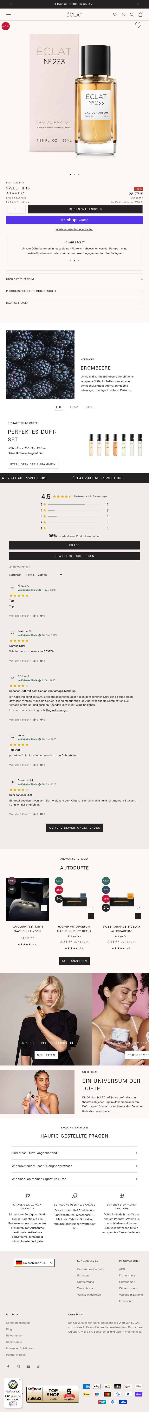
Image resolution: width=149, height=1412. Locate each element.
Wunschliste (85, 1288)
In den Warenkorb (85, 209)
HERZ (74, 407)
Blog (9, 1329)
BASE (90, 407)
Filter (74, 545)
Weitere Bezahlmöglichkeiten (74, 229)
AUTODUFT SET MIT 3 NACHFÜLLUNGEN (27, 929)
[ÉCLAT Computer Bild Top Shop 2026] (53, 1394)
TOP (58, 407)
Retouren (83, 1275)
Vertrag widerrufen (89, 1294)
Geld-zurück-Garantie (90, 1269)
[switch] (13, 1404)
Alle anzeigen (74, 961)
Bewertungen (14, 1335)
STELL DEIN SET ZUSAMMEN (33, 464)
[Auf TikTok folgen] (38, 1367)
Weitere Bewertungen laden (74, 827)
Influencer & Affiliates (20, 1348)
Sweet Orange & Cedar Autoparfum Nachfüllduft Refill (121, 929)
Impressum (126, 1301)
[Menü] (19, 1380)
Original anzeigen (57, 710)
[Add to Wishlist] (138, 25)
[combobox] (34, 1263)
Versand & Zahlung (131, 1294)
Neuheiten (46, 1055)
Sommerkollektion (18, 1322)
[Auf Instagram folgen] (18, 1367)
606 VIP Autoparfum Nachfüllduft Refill (74, 929)
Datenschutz (127, 1275)
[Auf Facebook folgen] (8, 1367)
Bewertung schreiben (74, 556)
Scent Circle (14, 1341)
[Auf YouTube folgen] (28, 1367)
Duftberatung (85, 1281)
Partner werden (16, 1354)
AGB (122, 1269)
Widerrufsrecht (128, 1288)
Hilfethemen (127, 1281)
